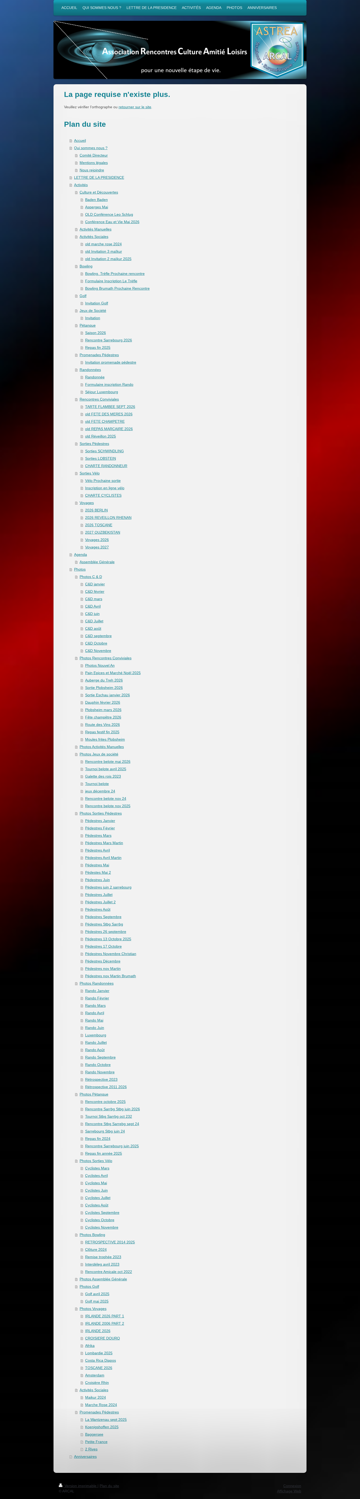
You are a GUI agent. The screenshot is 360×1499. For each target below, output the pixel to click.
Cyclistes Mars (97, 1168)
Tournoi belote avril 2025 (105, 769)
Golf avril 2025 (97, 1294)
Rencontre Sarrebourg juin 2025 (112, 1146)
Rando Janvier (97, 991)
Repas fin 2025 (97, 347)
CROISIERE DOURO (102, 1338)
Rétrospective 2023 (101, 1079)
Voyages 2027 (97, 547)
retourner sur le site (135, 107)
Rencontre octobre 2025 (105, 1101)
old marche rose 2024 (103, 244)
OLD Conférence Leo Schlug (109, 214)
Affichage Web (289, 1491)
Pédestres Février (100, 828)
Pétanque (88, 325)
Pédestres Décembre (102, 961)
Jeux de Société (93, 310)
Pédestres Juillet (99, 894)
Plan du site (109, 1486)
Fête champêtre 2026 (103, 717)
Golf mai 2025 (97, 1301)
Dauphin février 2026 (102, 702)
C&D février (94, 591)
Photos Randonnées (97, 983)
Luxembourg (95, 1035)
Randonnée (95, 377)
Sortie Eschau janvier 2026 (107, 695)
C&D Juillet (94, 621)
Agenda (80, 554)
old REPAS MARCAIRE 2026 (109, 429)
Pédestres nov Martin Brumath (110, 976)
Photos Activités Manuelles (102, 747)
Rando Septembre (100, 1057)
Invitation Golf (96, 303)
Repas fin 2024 (97, 1138)
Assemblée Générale (97, 562)
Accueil (80, 140)
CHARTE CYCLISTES (103, 495)
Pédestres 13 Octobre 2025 (108, 939)
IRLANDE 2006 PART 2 (104, 1323)
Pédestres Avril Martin (103, 858)
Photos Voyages (93, 1309)
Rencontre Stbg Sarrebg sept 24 (112, 1124)
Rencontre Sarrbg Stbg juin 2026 (112, 1109)
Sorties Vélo (90, 473)
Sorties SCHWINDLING (104, 451)
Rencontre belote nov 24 (105, 798)
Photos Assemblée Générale (103, 1279)
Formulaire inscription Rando (109, 384)
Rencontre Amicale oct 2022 (108, 1272)
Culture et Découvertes (99, 192)
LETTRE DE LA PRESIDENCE (99, 177)
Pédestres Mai (97, 865)
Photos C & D (91, 577)
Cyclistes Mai (96, 1183)
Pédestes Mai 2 (98, 872)
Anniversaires (85, 1456)
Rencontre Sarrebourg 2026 (108, 340)
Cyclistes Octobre (99, 1220)
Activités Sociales (94, 236)
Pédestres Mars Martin (104, 843)
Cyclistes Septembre (102, 1212)
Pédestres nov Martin (103, 968)
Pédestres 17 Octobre (103, 946)
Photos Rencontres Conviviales (106, 658)
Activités (81, 185)
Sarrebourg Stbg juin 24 (105, 1131)
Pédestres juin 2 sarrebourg (108, 887)
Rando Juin (94, 1028)
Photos (80, 569)
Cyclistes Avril (96, 1175)
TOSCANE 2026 (98, 1368)
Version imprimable (81, 1486)
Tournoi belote (97, 784)
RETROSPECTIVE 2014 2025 (110, 1242)
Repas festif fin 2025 (102, 732)
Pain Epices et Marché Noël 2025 (113, 673)
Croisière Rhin (97, 1382)
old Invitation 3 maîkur (103, 251)
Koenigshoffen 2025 (102, 1427)
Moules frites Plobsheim (105, 739)
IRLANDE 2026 (97, 1331)
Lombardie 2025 (99, 1353)
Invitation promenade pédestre (110, 362)
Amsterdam (94, 1375)
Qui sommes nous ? (91, 148)
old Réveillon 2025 (100, 436)
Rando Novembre (100, 1072)
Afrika (90, 1345)
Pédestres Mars (98, 835)
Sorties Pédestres (94, 443)
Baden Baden (96, 200)
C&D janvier (95, 584)
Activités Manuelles (95, 229)
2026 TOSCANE (98, 525)
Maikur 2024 (95, 1397)
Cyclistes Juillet (97, 1198)
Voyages (87, 503)
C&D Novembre (98, 651)
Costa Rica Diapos (100, 1360)
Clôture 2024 (96, 1249)
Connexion (292, 1486)
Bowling (86, 266)
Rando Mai (94, 1020)
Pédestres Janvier (100, 821)
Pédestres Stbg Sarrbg (104, 924)
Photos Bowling (92, 1235)
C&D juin (92, 614)
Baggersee (94, 1434)
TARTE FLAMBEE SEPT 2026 (110, 407)
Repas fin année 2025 (103, 1153)
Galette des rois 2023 (103, 776)
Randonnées (90, 370)
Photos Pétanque (94, 1094)
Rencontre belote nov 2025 (107, 806)
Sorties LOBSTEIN (100, 458)
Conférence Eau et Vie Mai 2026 (112, 222)
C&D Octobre (96, 643)
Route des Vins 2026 (102, 724)
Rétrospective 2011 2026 (106, 1087)
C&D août (93, 628)
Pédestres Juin (97, 880)
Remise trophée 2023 (103, 1257)
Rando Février (97, 998)
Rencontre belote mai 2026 (107, 761)
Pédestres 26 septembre (105, 931)
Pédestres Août (97, 909)
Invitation (92, 318)
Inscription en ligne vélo (104, 488)
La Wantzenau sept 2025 (106, 1419)
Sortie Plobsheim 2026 (104, 687)
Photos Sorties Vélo (96, 1161)
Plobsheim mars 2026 (103, 710)
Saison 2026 (95, 333)
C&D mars (93, 599)
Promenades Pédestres (99, 355)
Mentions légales (94, 163)
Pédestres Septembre (103, 917)
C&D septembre (98, 636)
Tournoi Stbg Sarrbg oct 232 (108, 1116)
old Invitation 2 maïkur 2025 (108, 259)
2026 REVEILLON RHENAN (108, 517)
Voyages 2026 (97, 540)
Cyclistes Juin (96, 1190)
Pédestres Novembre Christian (110, 954)
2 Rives (91, 1449)
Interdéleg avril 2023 (102, 1264)
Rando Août (95, 1050)
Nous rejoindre (92, 170)
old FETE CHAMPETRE (105, 421)
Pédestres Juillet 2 (100, 902)
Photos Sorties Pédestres (101, 813)
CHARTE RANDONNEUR (106, 466)
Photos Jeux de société (99, 754)
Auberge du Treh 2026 (104, 680)
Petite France (96, 1442)
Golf (83, 296)
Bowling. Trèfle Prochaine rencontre (115, 273)
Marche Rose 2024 (101, 1405)
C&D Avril (93, 606)
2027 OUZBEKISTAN (102, 532)
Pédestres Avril (97, 850)
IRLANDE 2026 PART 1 (104, 1316)
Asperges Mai (96, 207)
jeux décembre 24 (100, 791)
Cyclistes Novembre (101, 1227)
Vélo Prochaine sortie (103, 480)
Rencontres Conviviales (99, 399)
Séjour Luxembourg (101, 392)
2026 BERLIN (96, 510)
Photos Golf (89, 1286)
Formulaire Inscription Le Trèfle (111, 281)
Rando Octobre (98, 1065)
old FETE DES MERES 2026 (109, 414)
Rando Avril (94, 1013)
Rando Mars (95, 1005)
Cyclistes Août (96, 1205)
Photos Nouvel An (100, 665)
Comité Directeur (94, 155)
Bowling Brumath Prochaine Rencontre (117, 288)
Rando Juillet (96, 1042)
